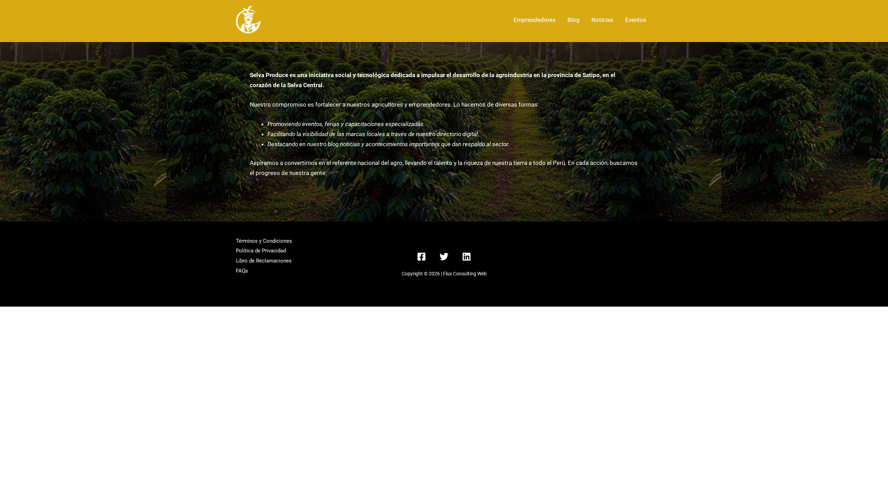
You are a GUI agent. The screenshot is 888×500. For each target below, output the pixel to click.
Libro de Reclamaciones (264, 261)
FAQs (242, 271)
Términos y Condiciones (264, 241)
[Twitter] (444, 256)
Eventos (635, 19)
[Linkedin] (466, 256)
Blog (573, 19)
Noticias (602, 19)
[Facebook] (421, 256)
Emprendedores (534, 19)
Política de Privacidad (261, 251)
